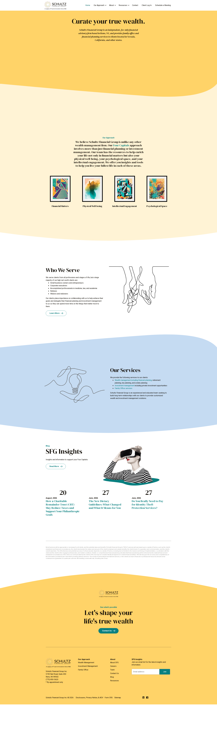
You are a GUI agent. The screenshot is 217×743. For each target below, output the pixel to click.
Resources (123, 5)
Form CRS (109, 697)
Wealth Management (86, 662)
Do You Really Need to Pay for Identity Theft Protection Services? (147, 504)
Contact (135, 5)
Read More (54, 466)
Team (112, 669)
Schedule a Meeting (163, 5)
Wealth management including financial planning (133, 380)
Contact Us (107, 630)
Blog (112, 677)
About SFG (114, 662)
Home (87, 5)
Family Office (83, 669)
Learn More (55, 313)
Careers (113, 666)
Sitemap (117, 697)
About (111, 5)
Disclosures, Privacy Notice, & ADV (89, 697)
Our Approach (99, 5)
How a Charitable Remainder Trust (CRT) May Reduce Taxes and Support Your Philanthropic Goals (63, 507)
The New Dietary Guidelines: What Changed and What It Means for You (105, 504)
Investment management (124, 385)
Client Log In (147, 5)
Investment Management (88, 666)
